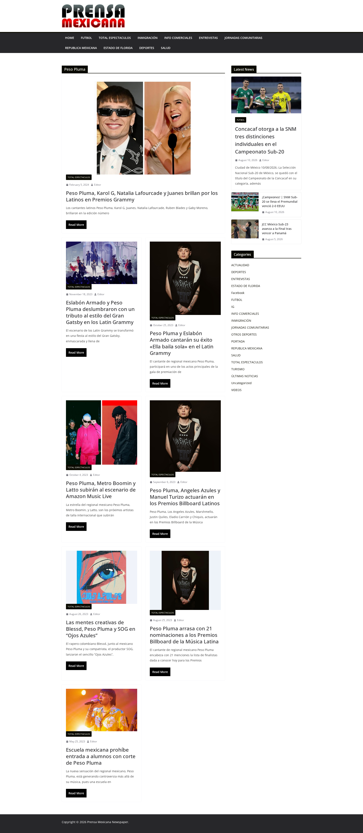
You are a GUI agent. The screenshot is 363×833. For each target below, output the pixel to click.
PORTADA (238, 341)
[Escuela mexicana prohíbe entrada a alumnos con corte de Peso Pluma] (101, 710)
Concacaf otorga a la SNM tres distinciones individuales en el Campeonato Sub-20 (265, 140)
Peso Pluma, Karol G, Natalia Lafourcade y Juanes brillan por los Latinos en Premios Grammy (142, 196)
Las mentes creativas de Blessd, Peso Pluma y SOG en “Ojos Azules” (100, 629)
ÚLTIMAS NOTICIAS (244, 376)
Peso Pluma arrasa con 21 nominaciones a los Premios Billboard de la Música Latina (184, 635)
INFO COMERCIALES (178, 38)
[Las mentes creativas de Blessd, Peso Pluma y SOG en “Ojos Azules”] (101, 577)
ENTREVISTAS (208, 38)
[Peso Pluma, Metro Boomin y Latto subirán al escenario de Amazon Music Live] (101, 432)
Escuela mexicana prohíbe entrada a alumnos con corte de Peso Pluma (100, 756)
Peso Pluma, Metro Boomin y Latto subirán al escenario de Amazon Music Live (101, 490)
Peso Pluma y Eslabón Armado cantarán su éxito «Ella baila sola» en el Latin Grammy (181, 343)
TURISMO (238, 369)
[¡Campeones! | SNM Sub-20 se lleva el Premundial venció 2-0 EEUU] (245, 204)
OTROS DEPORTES (244, 334)
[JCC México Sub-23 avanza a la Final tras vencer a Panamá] (245, 231)
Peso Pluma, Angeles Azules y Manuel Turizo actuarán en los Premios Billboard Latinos (185, 497)
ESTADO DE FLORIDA (118, 48)
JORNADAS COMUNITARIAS (243, 38)
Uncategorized (241, 383)
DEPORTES (146, 48)
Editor (97, 184)
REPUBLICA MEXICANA (81, 48)
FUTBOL (86, 38)
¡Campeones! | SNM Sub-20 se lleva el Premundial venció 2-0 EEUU (280, 201)
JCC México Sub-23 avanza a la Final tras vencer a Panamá (277, 228)
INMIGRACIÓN (148, 38)
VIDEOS (236, 390)
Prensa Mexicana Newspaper (107, 822)
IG (232, 307)
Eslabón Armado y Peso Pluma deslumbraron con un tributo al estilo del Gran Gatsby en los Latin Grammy (100, 312)
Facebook (237, 293)
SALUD (165, 48)
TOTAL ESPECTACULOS (115, 38)
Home (69, 38)
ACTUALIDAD (240, 265)
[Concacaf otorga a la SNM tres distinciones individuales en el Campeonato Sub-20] (266, 95)
